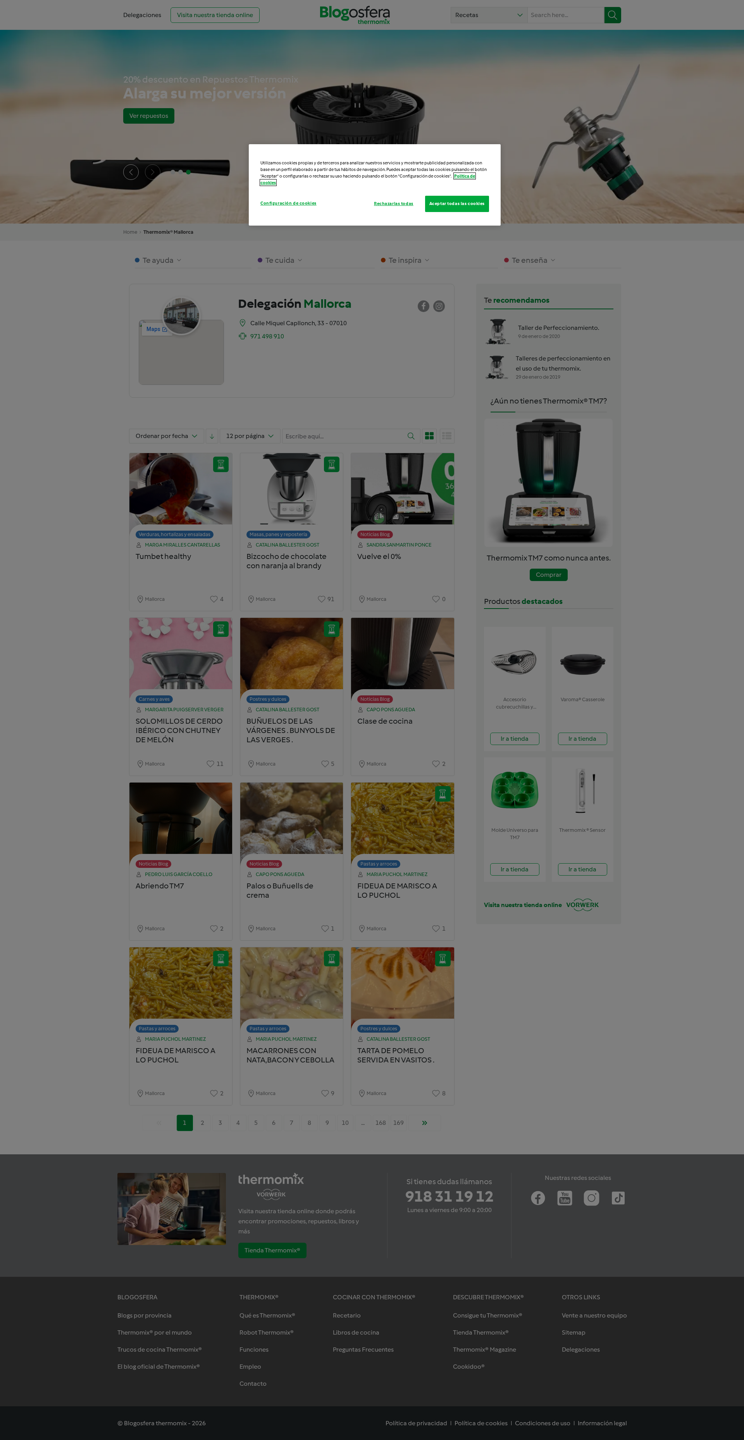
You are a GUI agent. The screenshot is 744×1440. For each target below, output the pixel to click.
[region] (375, 185)
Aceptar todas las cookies (457, 203)
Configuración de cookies (288, 203)
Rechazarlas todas (393, 203)
